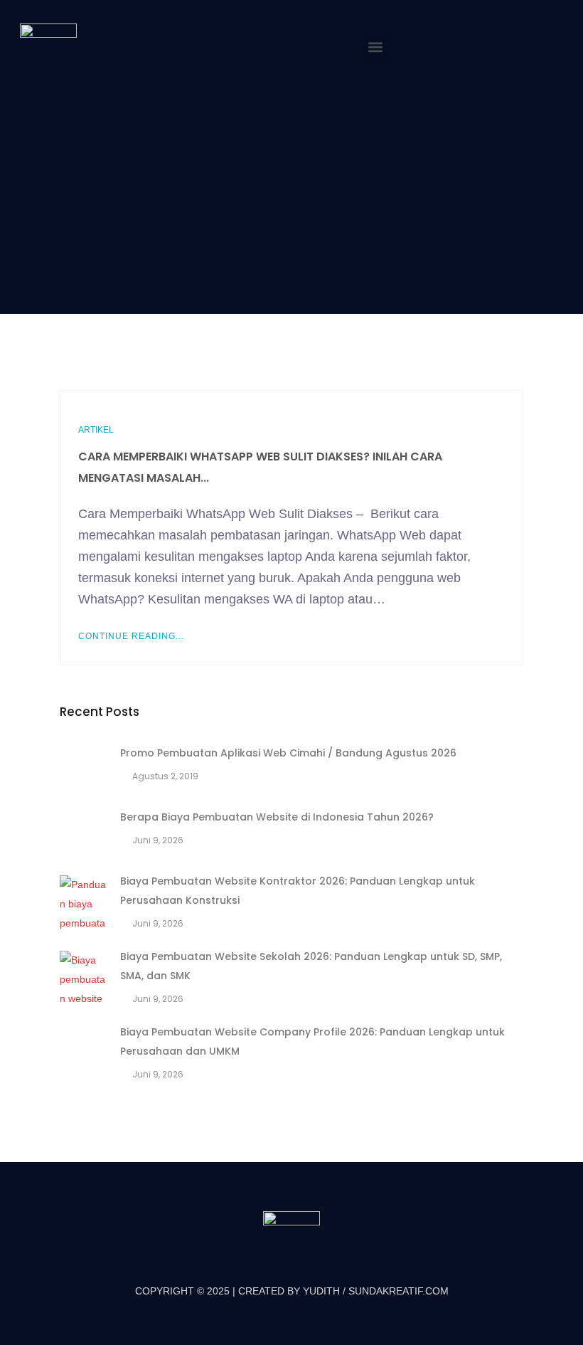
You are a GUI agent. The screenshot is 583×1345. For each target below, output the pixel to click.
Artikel (96, 430)
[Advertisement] (291, 194)
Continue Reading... (131, 636)
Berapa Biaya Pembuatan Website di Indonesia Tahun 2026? (277, 817)
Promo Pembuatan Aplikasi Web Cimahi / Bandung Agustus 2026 (288, 753)
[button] (375, 46)
